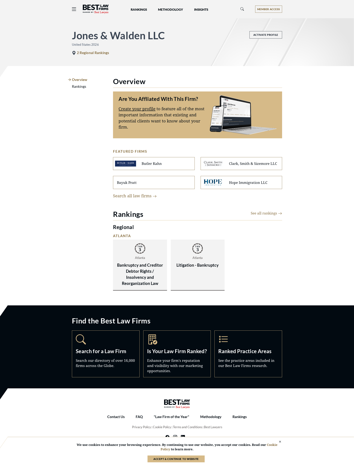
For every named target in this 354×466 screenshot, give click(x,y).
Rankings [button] (139, 9)
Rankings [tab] (79, 86)
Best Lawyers (213, 427)
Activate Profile (265, 34)
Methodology (210, 417)
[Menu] (74, 9)
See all (264, 213)
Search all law (133, 195)
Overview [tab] (79, 80)
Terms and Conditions (187, 427)
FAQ (139, 417)
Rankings (239, 417)
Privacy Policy (141, 427)
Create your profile (137, 108)
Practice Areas (248, 354)
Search (105, 354)
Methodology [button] (170, 9)
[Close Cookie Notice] (277, 442)
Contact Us (116, 417)
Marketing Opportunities (177, 354)
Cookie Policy (162, 427)
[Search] (242, 9)
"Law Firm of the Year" (171, 417)
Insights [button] (201, 9)
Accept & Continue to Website (176, 458)
